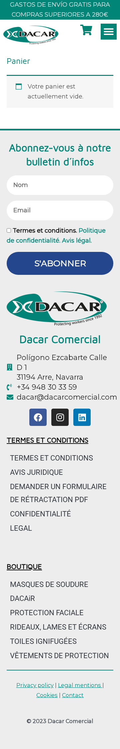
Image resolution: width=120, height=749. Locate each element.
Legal (21, 528)
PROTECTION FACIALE (47, 613)
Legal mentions (80, 685)
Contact (73, 695)
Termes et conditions (51, 458)
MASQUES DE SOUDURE (49, 584)
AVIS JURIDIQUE (36, 472)
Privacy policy (35, 685)
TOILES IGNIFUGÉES (43, 641)
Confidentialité (40, 514)
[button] (109, 32)
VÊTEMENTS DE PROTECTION (59, 656)
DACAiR (22, 598)
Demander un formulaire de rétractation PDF (58, 493)
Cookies (47, 695)
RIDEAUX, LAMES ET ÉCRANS (58, 627)
